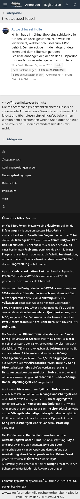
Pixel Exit (20, 486)
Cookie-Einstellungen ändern (19, 167)
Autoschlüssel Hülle (26, 29)
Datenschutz (9, 183)
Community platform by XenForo (39, 481)
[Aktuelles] (67, 4)
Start (5, 199)
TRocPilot (17, 65)
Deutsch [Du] (13, 160)
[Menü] (5, 4)
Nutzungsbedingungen (16, 175)
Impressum (9, 191)
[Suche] (75, 4)
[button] (39, 152)
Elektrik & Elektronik (23, 79)
